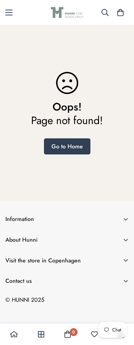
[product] (14, 334)
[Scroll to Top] (121, 307)
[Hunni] (67, 12)
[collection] (41, 334)
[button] (120, 12)
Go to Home (67, 146)
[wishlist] (94, 334)
